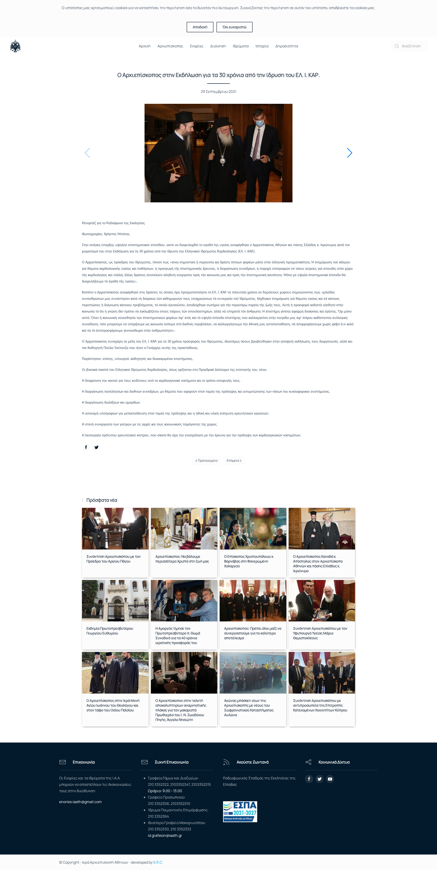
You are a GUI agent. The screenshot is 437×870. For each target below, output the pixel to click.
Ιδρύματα (241, 45)
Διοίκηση (218, 45)
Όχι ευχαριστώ (234, 27)
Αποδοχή (200, 27)
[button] (350, 153)
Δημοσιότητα (286, 45)
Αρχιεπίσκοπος (170, 45)
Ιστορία (262, 45)
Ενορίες (196, 45)
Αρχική (145, 45)
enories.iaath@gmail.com (80, 801)
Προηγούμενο (207, 460)
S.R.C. (158, 862)
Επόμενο (233, 460)
